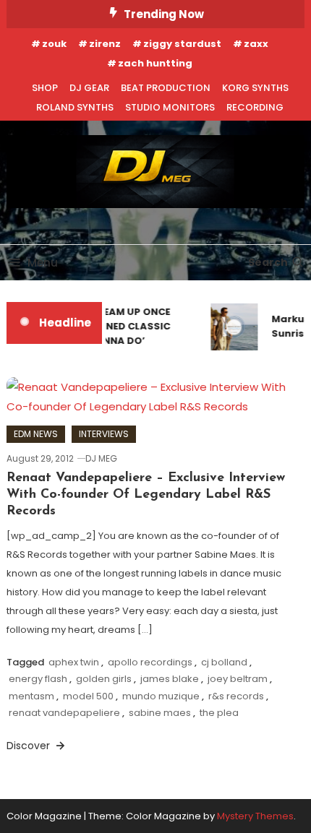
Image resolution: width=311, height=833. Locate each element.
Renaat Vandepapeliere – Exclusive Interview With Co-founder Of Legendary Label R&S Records (146, 495)
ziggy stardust (182, 44)
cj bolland (224, 662)
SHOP (45, 88)
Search (268, 262)
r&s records (236, 696)
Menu (42, 262)
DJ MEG (101, 458)
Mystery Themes (255, 816)
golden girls (104, 679)
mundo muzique (161, 696)
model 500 (88, 696)
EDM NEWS (36, 434)
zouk (54, 44)
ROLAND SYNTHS (75, 107)
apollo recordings (150, 662)
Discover (30, 745)
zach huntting (155, 63)
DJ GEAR (89, 88)
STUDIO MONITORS (170, 107)
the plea (219, 713)
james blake (169, 679)
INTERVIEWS (104, 434)
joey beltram (238, 679)
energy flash (38, 679)
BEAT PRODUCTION (165, 88)
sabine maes (160, 713)
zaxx (256, 44)
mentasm (31, 696)
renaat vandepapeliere (64, 713)
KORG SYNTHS (255, 88)
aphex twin (73, 662)
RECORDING (255, 107)
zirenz (105, 44)
